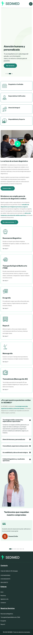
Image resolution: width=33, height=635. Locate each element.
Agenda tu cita (4, 599)
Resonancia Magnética (7, 614)
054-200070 (4, 582)
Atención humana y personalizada (14, 439)
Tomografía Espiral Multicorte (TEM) (10, 617)
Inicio (2, 592)
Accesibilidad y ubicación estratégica (15, 452)
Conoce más (7, 188)
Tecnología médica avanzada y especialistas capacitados (13, 420)
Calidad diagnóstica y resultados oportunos (14, 459)
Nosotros (3, 595)
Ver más (5, 248)
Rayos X (3, 624)
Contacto (3, 602)
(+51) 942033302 (5, 575)
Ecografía (3, 621)
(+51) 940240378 (5, 579)
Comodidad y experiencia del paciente (15, 446)
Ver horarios (10, 65)
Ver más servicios (8, 222)
